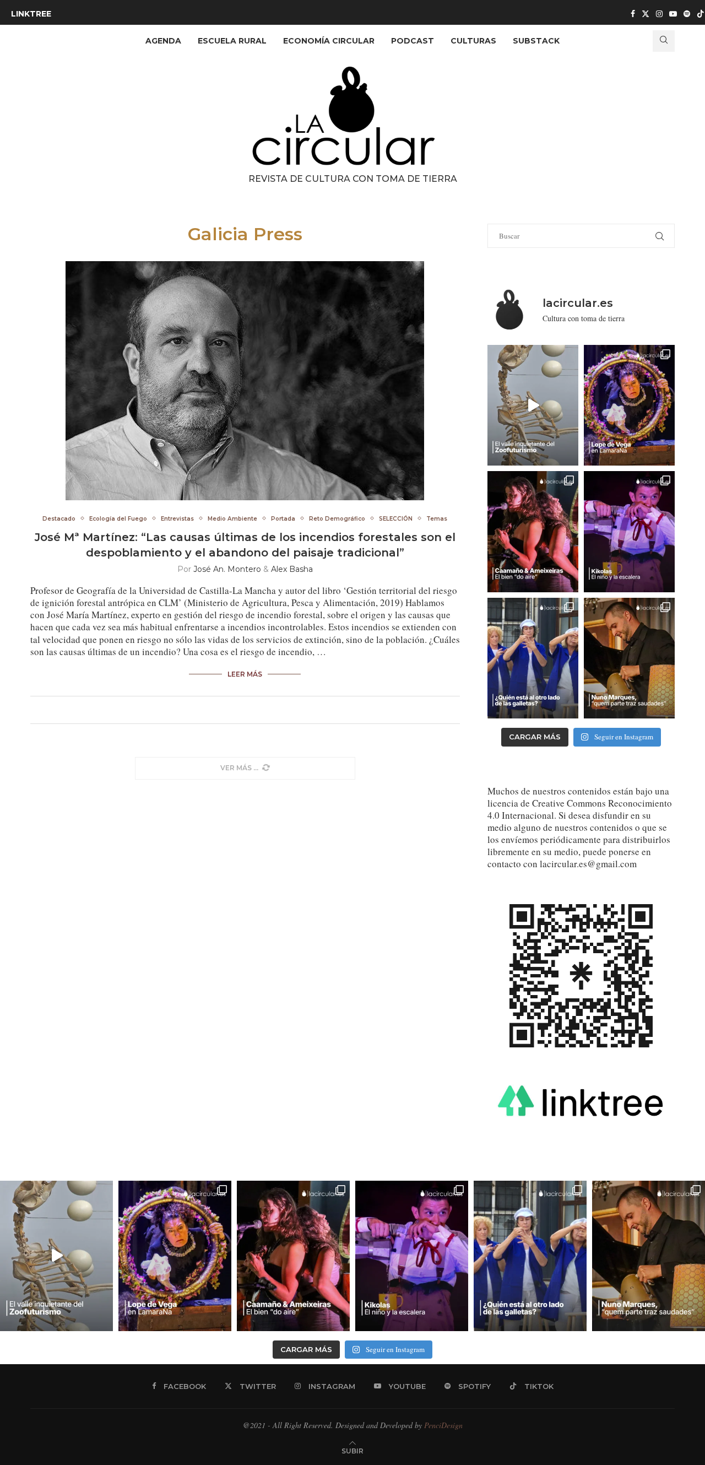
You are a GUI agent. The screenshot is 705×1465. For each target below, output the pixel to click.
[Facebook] (633, 13)
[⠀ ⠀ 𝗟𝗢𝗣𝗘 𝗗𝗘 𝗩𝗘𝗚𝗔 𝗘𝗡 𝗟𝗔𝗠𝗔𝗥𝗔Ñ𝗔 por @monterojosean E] (629, 405)
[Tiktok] (700, 13)
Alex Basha (292, 569)
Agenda (163, 41)
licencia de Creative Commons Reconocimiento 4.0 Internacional (579, 809)
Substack (536, 41)
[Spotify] (687, 13)
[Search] (664, 41)
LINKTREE (31, 14)
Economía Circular (329, 41)
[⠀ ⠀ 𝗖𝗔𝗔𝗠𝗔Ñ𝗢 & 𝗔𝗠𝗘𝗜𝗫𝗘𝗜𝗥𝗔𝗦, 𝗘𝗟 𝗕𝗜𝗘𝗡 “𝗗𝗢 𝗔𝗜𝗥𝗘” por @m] (532, 531)
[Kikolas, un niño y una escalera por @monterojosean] (629, 531)
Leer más (244, 674)
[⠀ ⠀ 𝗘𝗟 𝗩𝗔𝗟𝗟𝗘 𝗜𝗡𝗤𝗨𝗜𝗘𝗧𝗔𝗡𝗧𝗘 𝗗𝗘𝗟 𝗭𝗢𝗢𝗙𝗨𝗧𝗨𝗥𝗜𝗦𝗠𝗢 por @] (532, 405)
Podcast (412, 41)
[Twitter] (645, 13)
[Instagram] (659, 13)
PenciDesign (443, 1425)
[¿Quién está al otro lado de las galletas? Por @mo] (532, 658)
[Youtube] (673, 13)
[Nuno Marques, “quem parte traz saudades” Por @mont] (629, 658)
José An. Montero (227, 569)
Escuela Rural (232, 41)
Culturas (473, 41)
